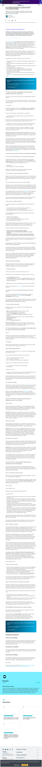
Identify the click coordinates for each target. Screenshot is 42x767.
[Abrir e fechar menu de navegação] (3, 5)
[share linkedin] (12, 20)
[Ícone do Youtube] (5, 749)
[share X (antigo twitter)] (9, 20)
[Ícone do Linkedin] (7, 749)
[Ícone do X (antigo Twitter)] (10, 749)
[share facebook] (6, 20)
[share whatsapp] (15, 20)
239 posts (4, 682)
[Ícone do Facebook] (12, 749)
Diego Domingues (13, 666)
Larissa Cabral (19, 666)
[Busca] (39, 5)
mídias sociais (26, 391)
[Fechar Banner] (41, 1)
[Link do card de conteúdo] (11, 713)
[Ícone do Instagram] (3, 749)
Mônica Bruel (28, 665)
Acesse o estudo (16, 2)
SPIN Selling (16, 150)
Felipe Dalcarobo (26, 666)
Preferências (16, 764)
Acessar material (11, 87)
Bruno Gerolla (23, 665)
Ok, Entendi (24, 764)
